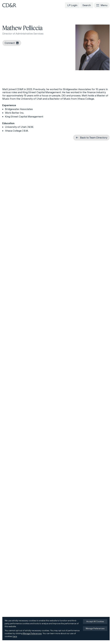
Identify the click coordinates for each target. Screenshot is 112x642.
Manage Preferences (32, 633)
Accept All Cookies (95, 621)
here (15, 636)
